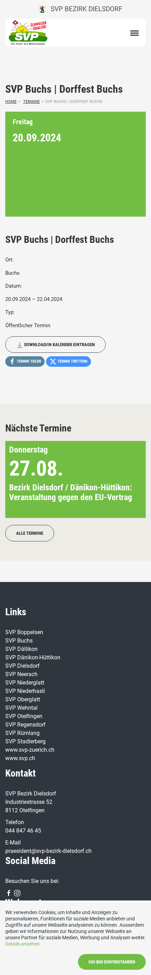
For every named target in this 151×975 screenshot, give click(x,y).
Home (11, 101)
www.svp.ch (20, 758)
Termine (31, 101)
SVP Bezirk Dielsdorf (84, 9)
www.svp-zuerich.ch (29, 749)
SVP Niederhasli (25, 691)
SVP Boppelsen (24, 632)
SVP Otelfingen (23, 716)
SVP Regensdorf (25, 724)
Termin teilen (28, 361)
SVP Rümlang (22, 733)
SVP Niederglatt (24, 682)
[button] (129, 479)
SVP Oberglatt (22, 699)
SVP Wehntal (21, 707)
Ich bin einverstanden (111, 962)
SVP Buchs (19, 640)
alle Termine (29, 533)
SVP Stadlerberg (25, 741)
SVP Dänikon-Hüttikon (32, 657)
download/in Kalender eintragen (59, 344)
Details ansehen (22, 944)
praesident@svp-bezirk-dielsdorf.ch (48, 851)
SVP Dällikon (21, 649)
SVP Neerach (21, 674)
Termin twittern (72, 361)
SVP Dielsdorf (22, 665)
